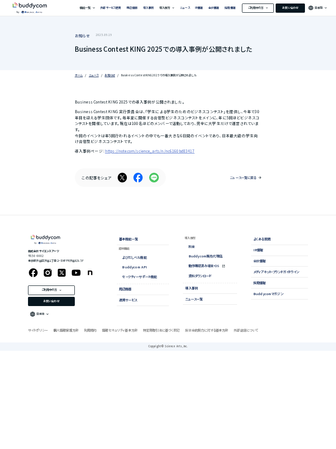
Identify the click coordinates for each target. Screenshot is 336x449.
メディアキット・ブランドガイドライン (276, 271)
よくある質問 (261, 238)
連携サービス (128, 299)
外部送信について (246, 330)
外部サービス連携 (110, 8)
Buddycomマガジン (268, 293)
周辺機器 (131, 8)
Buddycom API (134, 266)
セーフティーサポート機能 (139, 276)
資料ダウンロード (200, 275)
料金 (192, 246)
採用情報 (229, 8)
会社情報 (213, 8)
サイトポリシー (38, 330)
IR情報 (199, 8)
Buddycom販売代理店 (205, 255)
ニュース (185, 8)
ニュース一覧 (194, 298)
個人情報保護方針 (65, 330)
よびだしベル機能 (134, 257)
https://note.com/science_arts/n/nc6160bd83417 (150, 150)
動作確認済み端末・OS (204, 265)
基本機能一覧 (128, 238)
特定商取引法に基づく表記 (161, 330)
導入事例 (148, 8)
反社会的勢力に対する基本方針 (206, 330)
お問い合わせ (290, 8)
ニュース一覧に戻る (243, 177)
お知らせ (83, 35)
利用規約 (90, 330)
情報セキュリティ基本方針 (119, 330)
